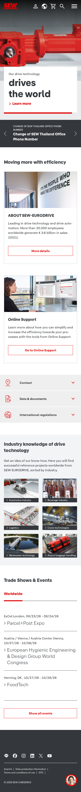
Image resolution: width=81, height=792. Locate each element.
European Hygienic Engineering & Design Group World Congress (41, 656)
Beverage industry (57, 500)
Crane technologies (58, 527)
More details (40, 251)
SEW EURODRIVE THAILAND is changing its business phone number (37, 101)
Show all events (40, 713)
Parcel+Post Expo (25, 623)
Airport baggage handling (62, 555)
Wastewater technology (22, 555)
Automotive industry (20, 500)
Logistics (14, 527)
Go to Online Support (40, 350)
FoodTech (17, 685)
